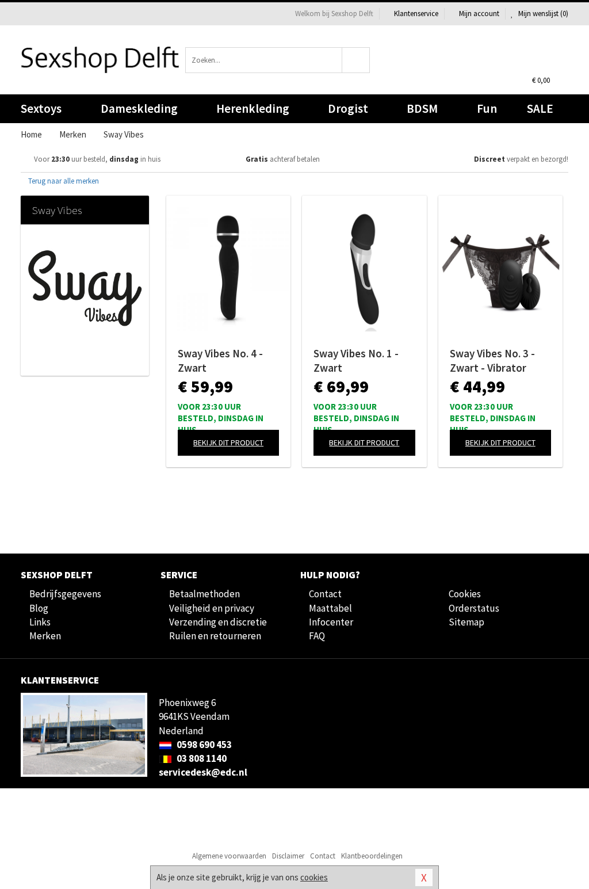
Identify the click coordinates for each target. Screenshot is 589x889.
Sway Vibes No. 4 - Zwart (220, 360)
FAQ (317, 635)
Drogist (348, 108)
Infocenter (331, 622)
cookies (314, 877)
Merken (45, 635)
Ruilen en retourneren (215, 635)
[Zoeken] (356, 60)
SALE (540, 108)
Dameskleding (139, 108)
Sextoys (41, 108)
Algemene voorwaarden (229, 856)
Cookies (465, 593)
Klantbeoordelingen (372, 856)
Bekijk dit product (228, 442)
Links (40, 622)
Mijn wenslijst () (542, 13)
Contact (325, 593)
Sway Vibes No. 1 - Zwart (356, 360)
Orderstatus (474, 608)
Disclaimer (288, 856)
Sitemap (466, 622)
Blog (38, 608)
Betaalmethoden (204, 593)
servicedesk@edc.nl (203, 772)
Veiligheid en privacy (211, 608)
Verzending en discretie (218, 622)
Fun (487, 108)
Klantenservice (416, 13)
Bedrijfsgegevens (65, 593)
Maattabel (330, 608)
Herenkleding (252, 108)
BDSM (422, 108)
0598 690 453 (203, 744)
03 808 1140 (201, 758)
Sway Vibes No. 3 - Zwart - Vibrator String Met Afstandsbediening (495, 360)
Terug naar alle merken (62, 181)
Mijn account (479, 13)
